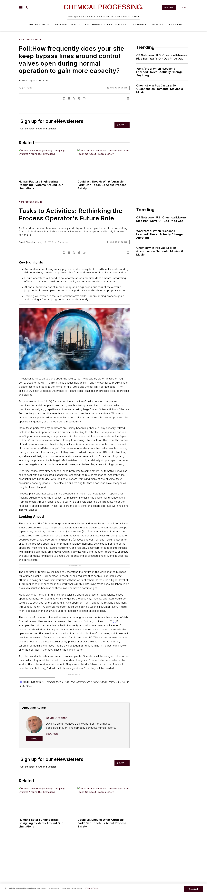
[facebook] (64, 98)
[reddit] (79, 98)
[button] (21, 7)
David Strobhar (27, 242)
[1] (113, 621)
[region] (103, 889)
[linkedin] (69, 98)
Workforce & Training (30, 40)
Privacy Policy (91, 888)
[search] (26, 7)
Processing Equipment (68, 25)
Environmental (139, 25)
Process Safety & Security (167, 25)
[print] (128, 98)
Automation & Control (37, 25)
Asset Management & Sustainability (105, 25)
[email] (84, 98)
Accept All (193, 889)
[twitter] (74, 98)
